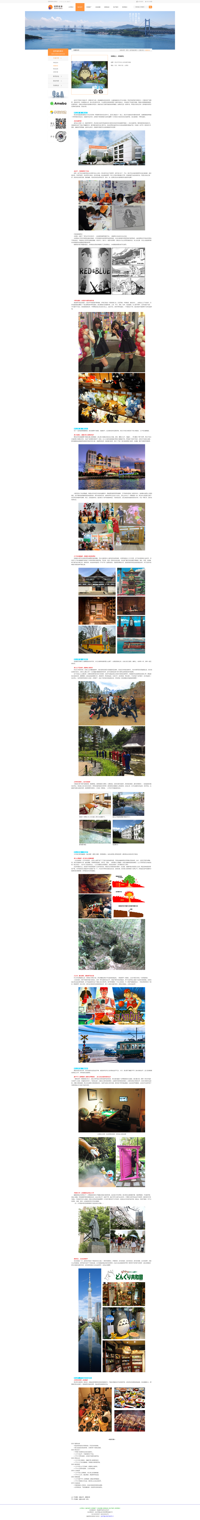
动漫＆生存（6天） (84, 1499)
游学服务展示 (133, 50)
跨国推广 (88, 7)
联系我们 (124, 7)
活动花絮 (97, 7)
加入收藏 (149, 1)
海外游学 (80, 7)
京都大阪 (55, 72)
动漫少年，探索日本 (84, 1497)
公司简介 (71, 7)
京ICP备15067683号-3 (107, 1516)
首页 (127, 50)
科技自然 (55, 69)
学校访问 (55, 62)
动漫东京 (55, 65)
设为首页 (140, 1)
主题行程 (141, 50)
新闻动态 (106, 7)
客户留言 (115, 7)
